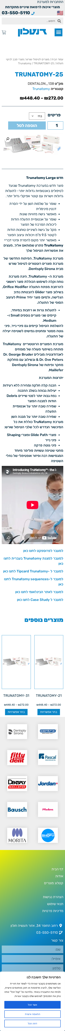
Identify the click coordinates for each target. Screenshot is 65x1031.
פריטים (54, 115)
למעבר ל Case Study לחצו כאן (40, 600)
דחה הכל (32, 1023)
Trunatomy (24, 63)
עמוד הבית (57, 59)
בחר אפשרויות (48, 712)
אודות (59, 876)
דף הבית (57, 869)
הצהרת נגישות (53, 897)
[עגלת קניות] (4, 32)
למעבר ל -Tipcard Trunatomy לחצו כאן (33, 571)
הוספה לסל (27, 125)
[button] (58, 32)
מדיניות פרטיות (52, 911)
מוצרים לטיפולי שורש (37, 59)
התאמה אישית (32, 1014)
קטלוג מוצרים (53, 883)
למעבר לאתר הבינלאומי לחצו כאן (39, 592)
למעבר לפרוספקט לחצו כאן (43, 551)
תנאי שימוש (55, 904)
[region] (32, 1001)
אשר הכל (32, 1004)
